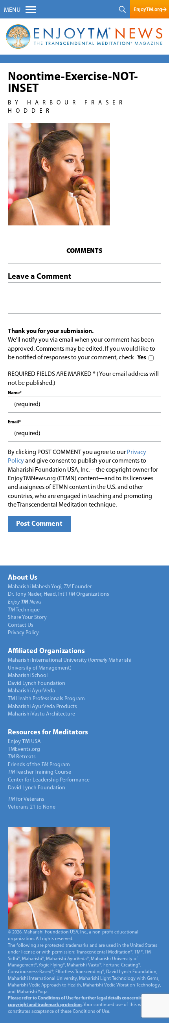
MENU (12, 10)
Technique (24, 610)
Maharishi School (28, 676)
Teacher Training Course (39, 772)
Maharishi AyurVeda (31, 691)
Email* (14, 422)
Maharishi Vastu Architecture (41, 714)
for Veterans (26, 799)
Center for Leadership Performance (49, 780)
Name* (15, 393)
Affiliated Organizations (46, 651)
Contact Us (20, 625)
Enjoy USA (24, 742)
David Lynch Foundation (36, 683)
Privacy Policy (23, 633)
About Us (22, 578)
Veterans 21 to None (31, 807)
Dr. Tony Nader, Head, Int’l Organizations (58, 594)
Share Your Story (27, 617)
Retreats (22, 757)
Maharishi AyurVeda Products (42, 707)
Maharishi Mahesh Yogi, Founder (50, 587)
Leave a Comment (39, 277)
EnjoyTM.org (148, 9)
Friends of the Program (39, 765)
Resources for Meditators (48, 732)
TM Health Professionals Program (46, 699)
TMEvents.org (24, 749)
